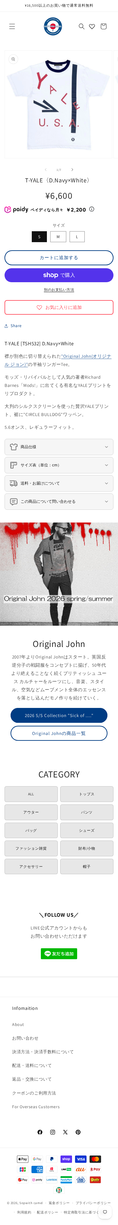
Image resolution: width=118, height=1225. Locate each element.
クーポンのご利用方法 (34, 1093)
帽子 (87, 866)
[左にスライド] (45, 169)
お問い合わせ (25, 1038)
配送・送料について (32, 1065)
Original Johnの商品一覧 (59, 733)
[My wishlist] (92, 26)
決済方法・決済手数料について (43, 1051)
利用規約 (24, 1212)
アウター (31, 812)
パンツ (87, 812)
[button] (12, 26)
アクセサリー (31, 866)
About (18, 1024)
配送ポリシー (47, 1212)
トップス (87, 794)
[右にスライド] (72, 169)
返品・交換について (32, 1079)
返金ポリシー (59, 1203)
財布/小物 (87, 848)
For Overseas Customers (36, 1106)
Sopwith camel (31, 1203)
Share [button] (16, 325)
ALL (31, 794)
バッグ (31, 830)
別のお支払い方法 (59, 289)
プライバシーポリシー (93, 1203)
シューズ (87, 830)
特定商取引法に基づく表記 (85, 1212)
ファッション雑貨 (31, 848)
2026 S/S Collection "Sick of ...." (59, 715)
